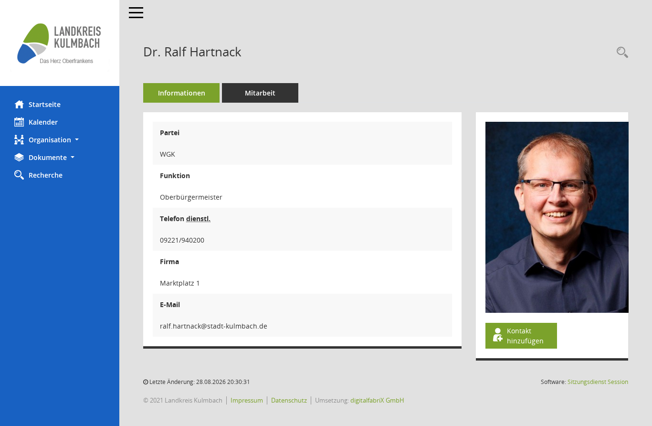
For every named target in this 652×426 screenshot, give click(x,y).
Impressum (247, 400)
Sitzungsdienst (598, 382)
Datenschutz (289, 400)
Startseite (45, 104)
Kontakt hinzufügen (525, 335)
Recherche (46, 175)
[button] (59, 140)
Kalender (43, 122)
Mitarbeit (260, 92)
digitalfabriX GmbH (377, 400)
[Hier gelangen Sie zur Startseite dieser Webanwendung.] (59, 43)
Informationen (181, 92)
